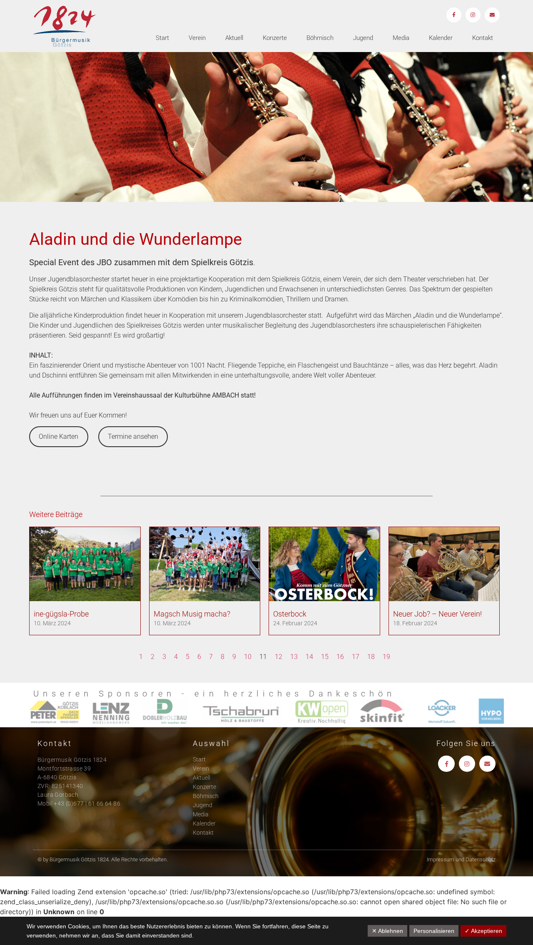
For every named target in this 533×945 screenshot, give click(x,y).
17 (355, 657)
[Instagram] (473, 14)
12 (278, 657)
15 (325, 657)
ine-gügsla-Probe (61, 613)
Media (401, 38)
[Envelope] (492, 14)
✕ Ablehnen (387, 931)
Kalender (441, 38)
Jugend (363, 38)
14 (309, 657)
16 (340, 657)
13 (294, 657)
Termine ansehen (133, 436)
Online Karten (58, 436)
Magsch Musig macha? (192, 613)
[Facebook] (453, 14)
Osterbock (289, 613)
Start (162, 38)
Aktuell (234, 38)
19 (386, 657)
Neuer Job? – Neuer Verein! (437, 613)
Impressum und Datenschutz (461, 859)
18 (371, 657)
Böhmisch (320, 38)
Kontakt (482, 38)
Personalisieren (433, 931)
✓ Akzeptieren (483, 931)
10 (248, 657)
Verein (197, 38)
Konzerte (275, 38)
